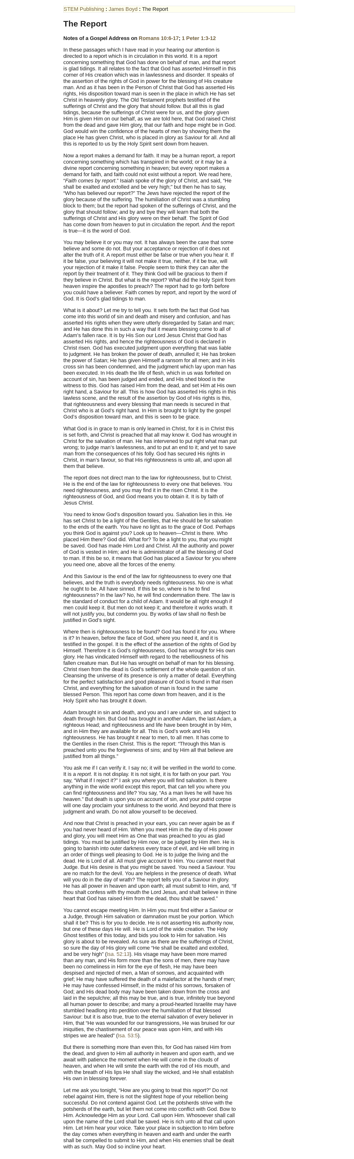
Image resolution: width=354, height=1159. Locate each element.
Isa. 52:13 (118, 954)
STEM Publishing (84, 9)
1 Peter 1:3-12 (199, 38)
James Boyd (123, 9)
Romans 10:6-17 (159, 38)
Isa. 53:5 (128, 1035)
